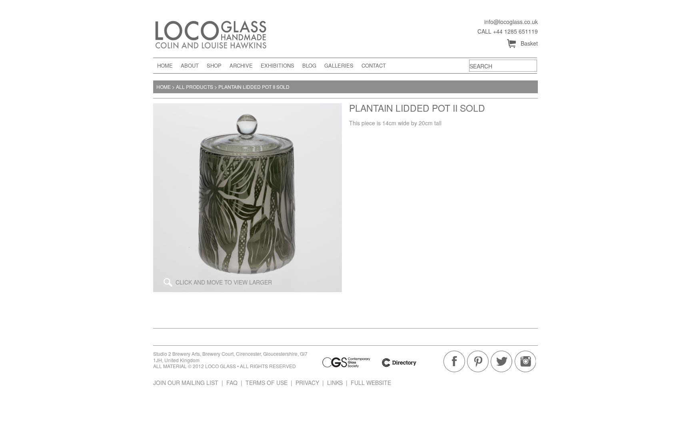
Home (165, 65)
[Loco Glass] (225, 33)
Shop (214, 65)
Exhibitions (277, 65)
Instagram (525, 361)
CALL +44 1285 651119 (507, 31)
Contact (373, 65)
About (190, 65)
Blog (309, 65)
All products (194, 86)
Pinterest (478, 361)
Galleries (338, 65)
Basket (522, 43)
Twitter (501, 361)
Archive (241, 65)
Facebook (454, 361)
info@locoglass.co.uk (511, 22)
